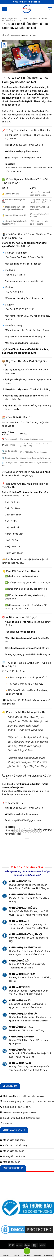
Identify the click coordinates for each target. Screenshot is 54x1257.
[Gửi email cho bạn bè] (29, 830)
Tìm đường (6, 1255)
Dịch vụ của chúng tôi (30, 18)
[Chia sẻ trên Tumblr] (39, 830)
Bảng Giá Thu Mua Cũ (11, 18)
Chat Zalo (16, 1255)
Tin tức (19, 20)
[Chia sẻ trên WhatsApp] (14, 830)
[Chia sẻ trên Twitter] (24, 830)
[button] (4, 9)
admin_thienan (29, 35)
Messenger (37, 1255)
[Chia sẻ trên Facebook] (19, 830)
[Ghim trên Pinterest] (34, 830)
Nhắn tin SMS (48, 1255)
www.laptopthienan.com (26, 151)
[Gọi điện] (27, 1251)
